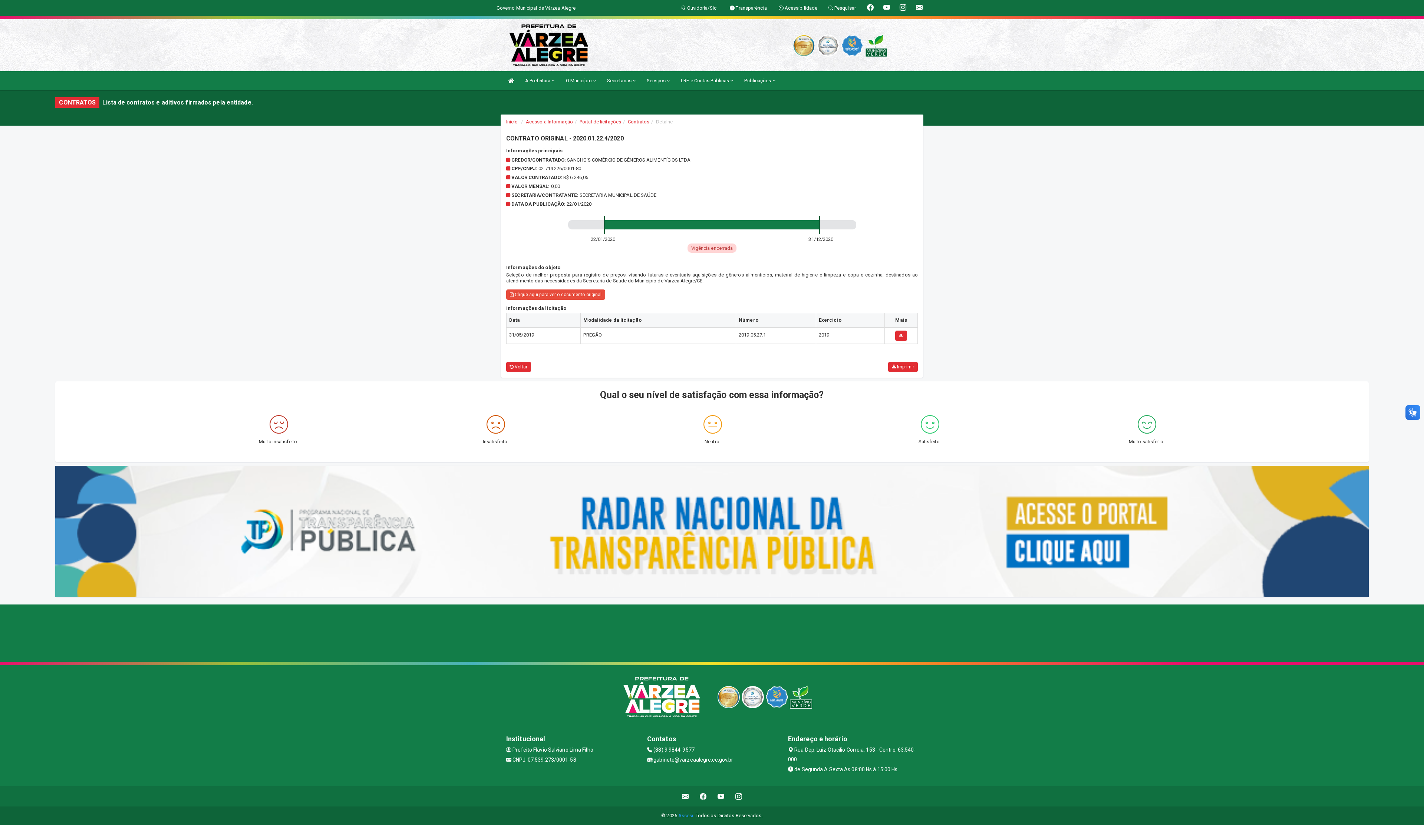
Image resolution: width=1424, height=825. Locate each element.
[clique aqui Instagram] (738, 796)
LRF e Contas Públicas (705, 80)
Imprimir (905, 367)
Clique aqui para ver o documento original (557, 294)
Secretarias (620, 80)
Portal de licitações (600, 122)
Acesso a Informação (549, 122)
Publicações (758, 80)
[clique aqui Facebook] (703, 796)
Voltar (520, 367)
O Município (579, 80)
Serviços (657, 80)
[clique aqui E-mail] (685, 796)
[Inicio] (511, 80)
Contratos (638, 122)
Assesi (685, 815)
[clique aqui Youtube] (721, 796)
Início (512, 122)
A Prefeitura (538, 80)
